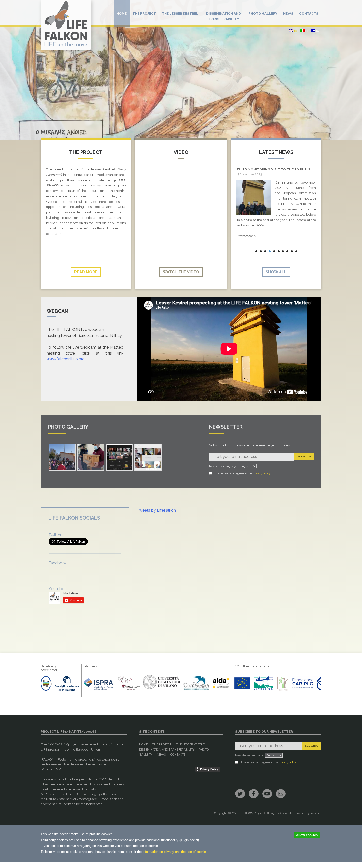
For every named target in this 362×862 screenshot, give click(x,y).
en (295, 30)
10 (296, 251)
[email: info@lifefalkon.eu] (281, 793)
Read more (86, 272)
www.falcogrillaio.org (66, 359)
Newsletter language (223, 466)
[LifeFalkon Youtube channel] (267, 793)
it (306, 30)
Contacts (308, 13)
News (288, 13)
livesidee (315, 813)
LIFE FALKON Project (249, 813)
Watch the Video (181, 272)
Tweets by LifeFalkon (156, 510)
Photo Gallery (262, 13)
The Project (144, 13)
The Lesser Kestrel (180, 13)
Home (121, 13)
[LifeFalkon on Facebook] (254, 793)
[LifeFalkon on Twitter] (240, 793)
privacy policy (261, 473)
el (317, 30)
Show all (276, 272)
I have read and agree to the (242, 473)
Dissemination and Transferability (223, 16)
